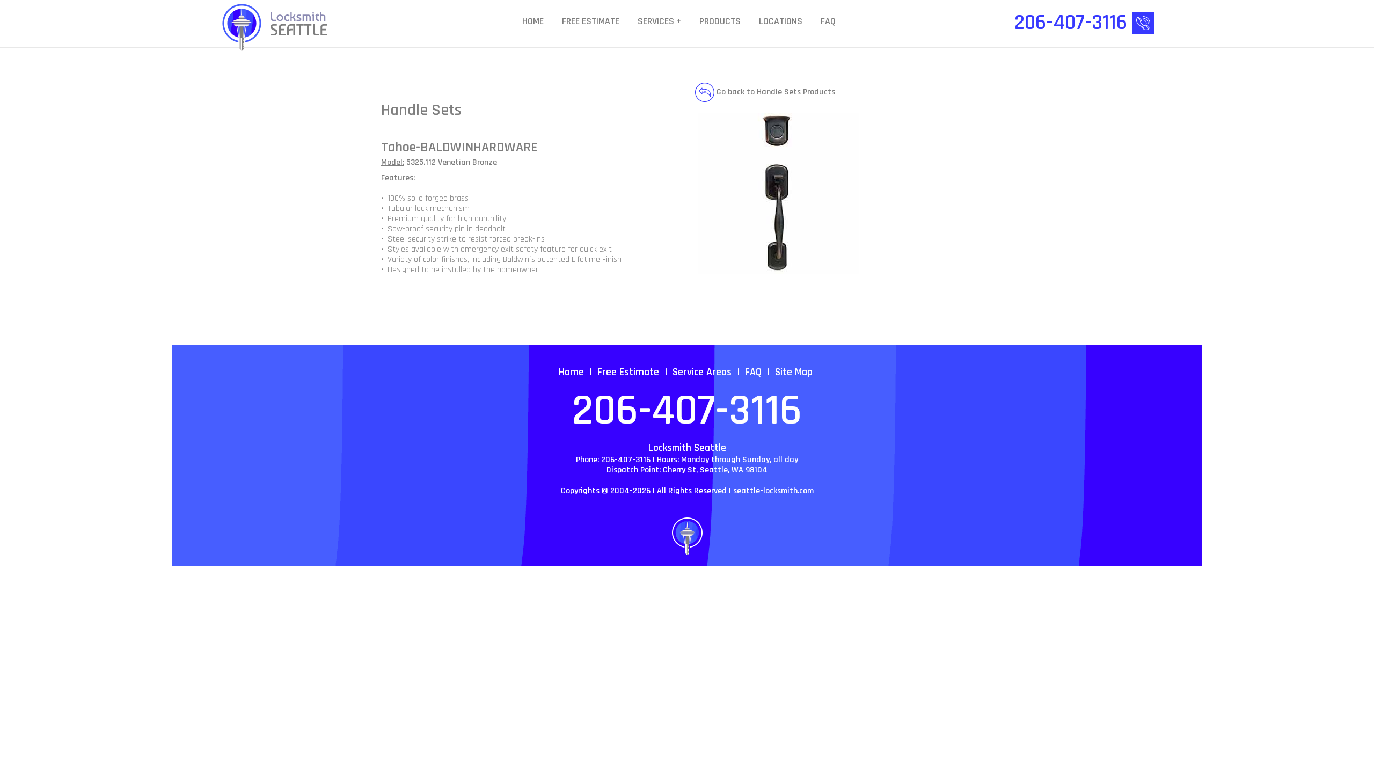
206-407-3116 (687, 411)
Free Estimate (590, 21)
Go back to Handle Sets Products (774, 92)
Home (533, 21)
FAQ (828, 21)
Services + (659, 21)
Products (720, 21)
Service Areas (702, 372)
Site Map (794, 372)
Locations (780, 21)
